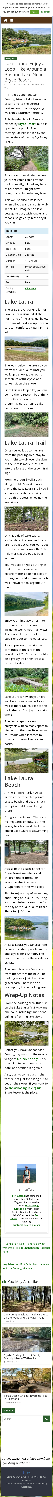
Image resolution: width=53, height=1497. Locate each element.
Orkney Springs (27, 1059)
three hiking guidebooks (26, 1207)
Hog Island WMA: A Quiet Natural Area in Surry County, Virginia (25, 1266)
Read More (45, 11)
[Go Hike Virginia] (5, 20)
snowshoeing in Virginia (25, 1088)
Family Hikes (11, 58)
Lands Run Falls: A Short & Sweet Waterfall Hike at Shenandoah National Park (26, 1248)
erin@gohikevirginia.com (26, 1225)
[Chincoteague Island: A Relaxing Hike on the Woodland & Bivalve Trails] (26, 1288)
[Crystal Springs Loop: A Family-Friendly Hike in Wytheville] (26, 1328)
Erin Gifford (26, 84)
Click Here (30, 288)
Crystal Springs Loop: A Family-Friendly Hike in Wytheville (23, 1356)
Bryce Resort (27, 124)
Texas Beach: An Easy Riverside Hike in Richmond (25, 1397)
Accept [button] (34, 12)
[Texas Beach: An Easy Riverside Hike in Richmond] (26, 1369)
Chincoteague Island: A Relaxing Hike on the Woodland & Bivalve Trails (26, 1316)
